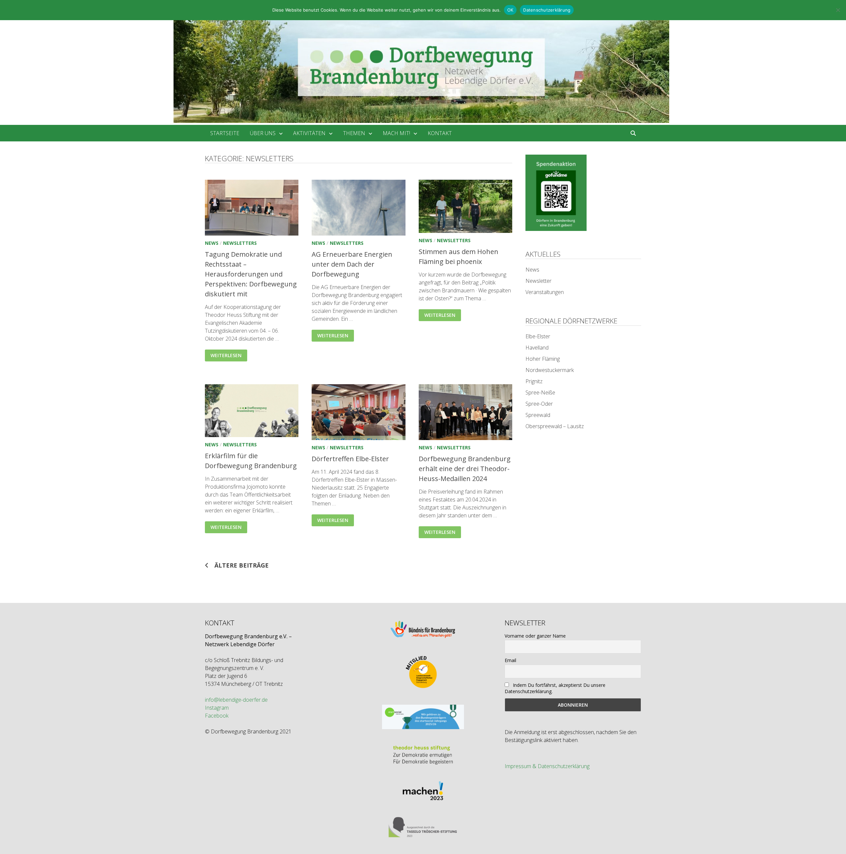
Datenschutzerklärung (546, 10)
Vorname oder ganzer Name (535, 636)
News (211, 243)
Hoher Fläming (542, 358)
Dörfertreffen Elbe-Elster (350, 458)
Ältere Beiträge (241, 565)
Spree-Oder (539, 403)
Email (510, 660)
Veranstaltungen (544, 292)
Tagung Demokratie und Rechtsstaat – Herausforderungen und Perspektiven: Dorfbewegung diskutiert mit (251, 274)
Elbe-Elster (537, 336)
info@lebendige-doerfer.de (236, 699)
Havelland (537, 347)
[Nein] (837, 10)
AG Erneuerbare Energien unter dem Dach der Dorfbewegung (352, 264)
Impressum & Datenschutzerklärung (547, 766)
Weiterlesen (228, 354)
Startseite (224, 133)
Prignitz (534, 381)
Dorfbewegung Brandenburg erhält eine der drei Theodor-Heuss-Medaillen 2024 (465, 468)
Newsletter (538, 280)
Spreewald (537, 415)
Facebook (216, 715)
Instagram (217, 707)
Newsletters (240, 243)
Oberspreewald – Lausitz (554, 426)
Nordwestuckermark (549, 370)
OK (510, 10)
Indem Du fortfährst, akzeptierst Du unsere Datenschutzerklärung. (555, 688)
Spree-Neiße (540, 392)
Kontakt (440, 133)
